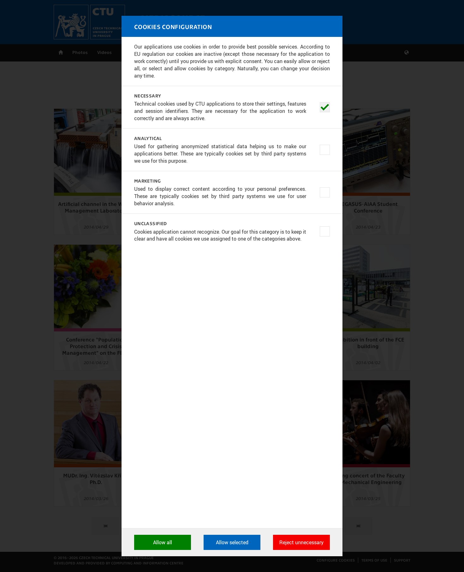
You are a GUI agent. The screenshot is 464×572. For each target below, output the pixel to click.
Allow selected (232, 542)
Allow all (162, 542)
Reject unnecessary (301, 542)
